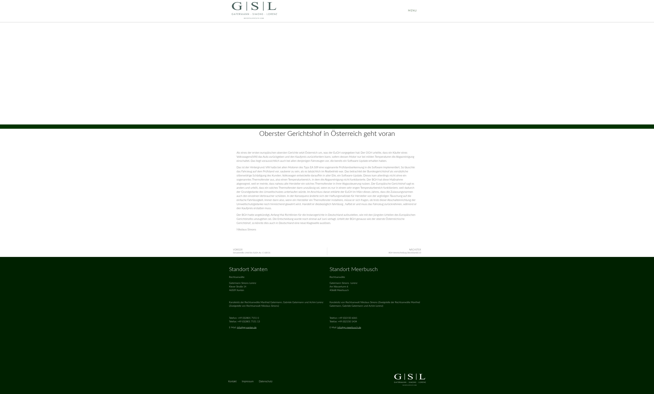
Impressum (248, 381)
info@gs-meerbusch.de (349, 327)
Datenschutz (265, 381)
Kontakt (232, 381)
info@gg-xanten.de (246, 327)
